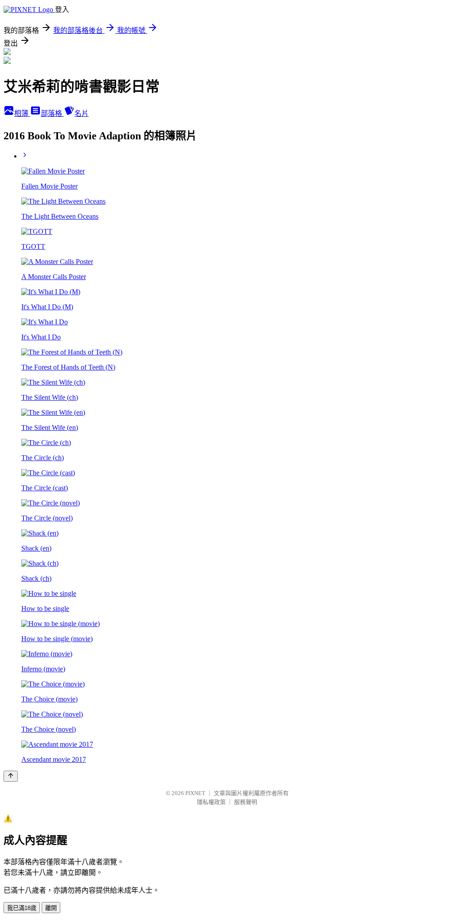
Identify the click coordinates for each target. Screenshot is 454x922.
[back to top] (11, 776)
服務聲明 (245, 802)
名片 (81, 113)
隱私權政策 (211, 802)
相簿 (22, 113)
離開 (51, 908)
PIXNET (195, 793)
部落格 (52, 113)
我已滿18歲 (21, 908)
